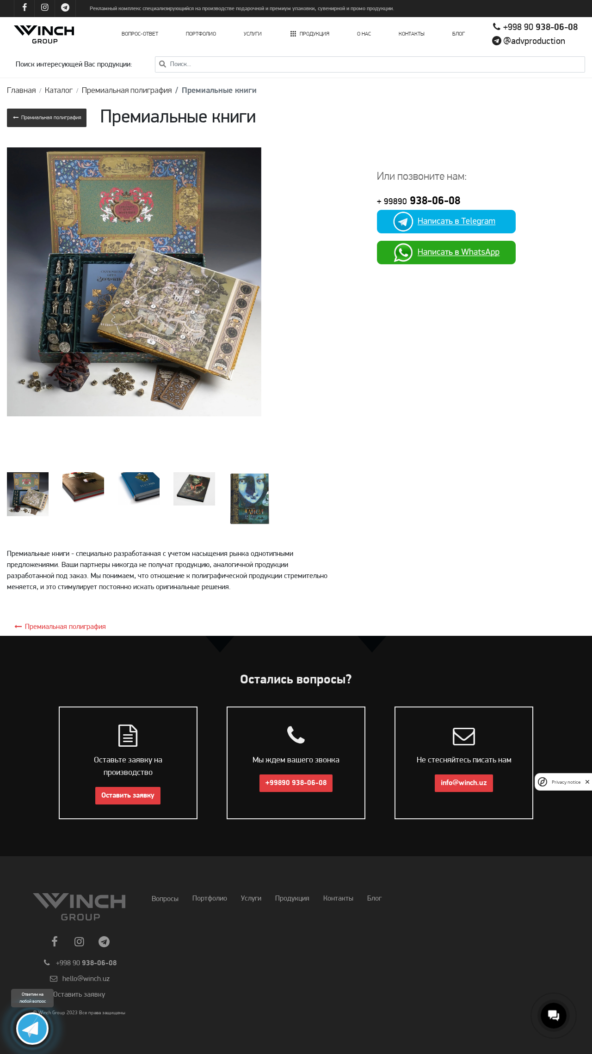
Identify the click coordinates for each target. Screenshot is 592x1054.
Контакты (412, 34)
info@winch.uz (464, 783)
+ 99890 (392, 202)
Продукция (314, 34)
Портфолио (201, 34)
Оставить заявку (127, 795)
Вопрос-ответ (140, 34)
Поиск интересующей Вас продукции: (74, 64)
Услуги (253, 34)
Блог (458, 34)
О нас (364, 34)
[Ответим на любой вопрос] (32, 1028)
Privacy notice (566, 781)
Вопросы (165, 899)
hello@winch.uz (86, 979)
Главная (21, 91)
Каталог (59, 91)
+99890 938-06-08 (296, 783)
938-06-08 (433, 201)
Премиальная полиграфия (127, 91)
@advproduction (534, 41)
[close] (587, 781)
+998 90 (540, 27)
